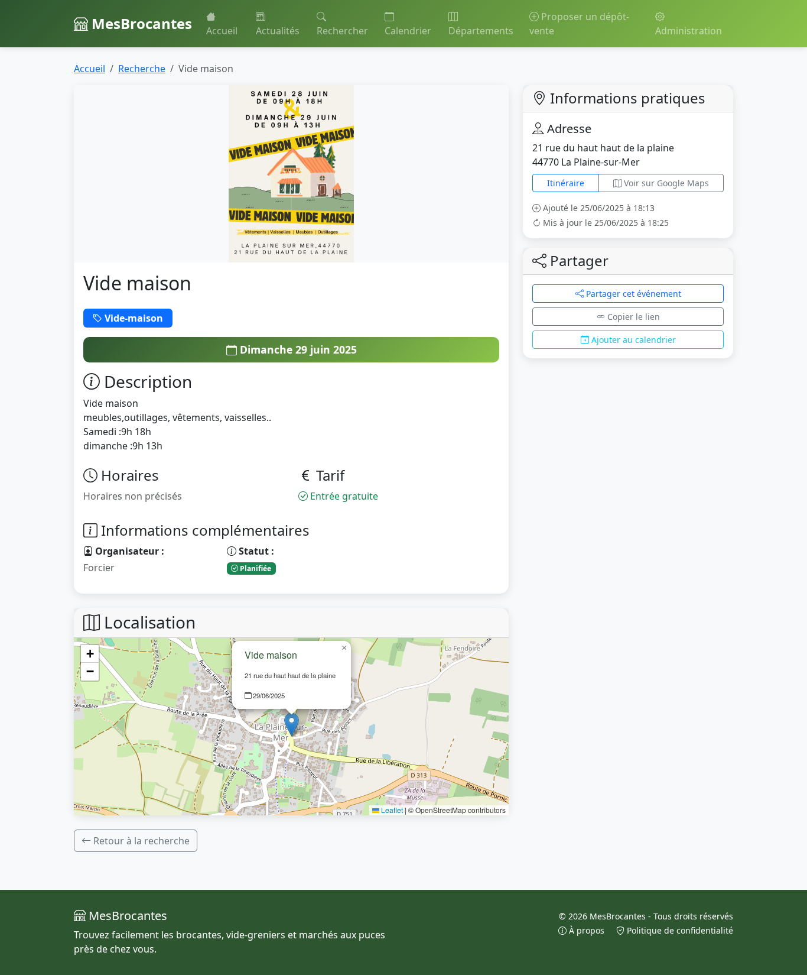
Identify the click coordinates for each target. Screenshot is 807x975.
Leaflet (391, 810)
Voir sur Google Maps (665, 183)
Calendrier (408, 30)
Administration (688, 30)
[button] (291, 724)
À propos (587, 930)
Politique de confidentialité (678, 930)
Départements (480, 30)
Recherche (141, 68)
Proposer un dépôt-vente (579, 23)
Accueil (221, 30)
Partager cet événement (632, 293)
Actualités (278, 30)
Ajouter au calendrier (632, 339)
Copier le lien (632, 316)
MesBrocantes (140, 23)
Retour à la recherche (140, 840)
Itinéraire (565, 183)
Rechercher (342, 30)
